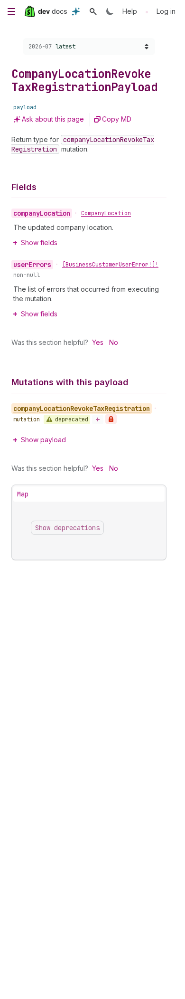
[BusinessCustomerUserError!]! (110, 264)
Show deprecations (67, 527)
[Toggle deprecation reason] (97, 419)
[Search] (93, 11)
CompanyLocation (106, 213)
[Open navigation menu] (11, 11)
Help (129, 11)
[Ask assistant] (76, 11)
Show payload (43, 440)
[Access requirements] (111, 419)
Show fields (39, 242)
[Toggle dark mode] (110, 11)
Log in (166, 11)
